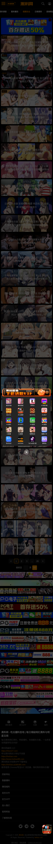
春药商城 (20, 405)
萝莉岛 (44, 443)
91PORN (20, 443)
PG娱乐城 (44, 405)
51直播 (20, 434)
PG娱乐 (8, 424)
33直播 (9, 434)
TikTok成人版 (32, 443)
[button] (44, 832)
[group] (46, 829)
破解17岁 (44, 434)
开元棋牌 (20, 415)
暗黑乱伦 (32, 434)
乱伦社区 (8, 443)
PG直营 (32, 424)
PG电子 (44, 415)
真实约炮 (8, 405)
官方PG (8, 415)
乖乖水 (32, 405)
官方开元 (32, 415)
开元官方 (20, 424)
